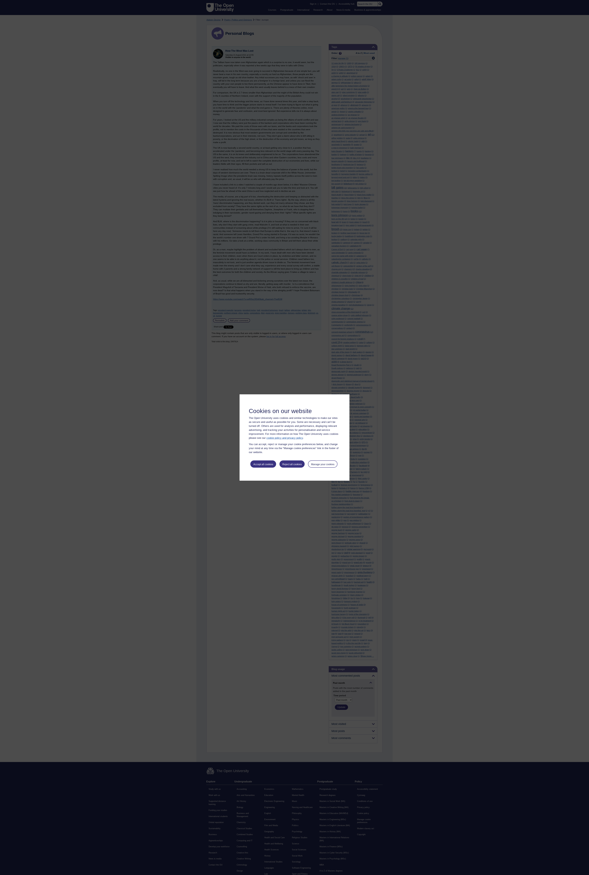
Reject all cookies (292, 464)
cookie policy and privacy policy (284, 438)
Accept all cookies (263, 464)
